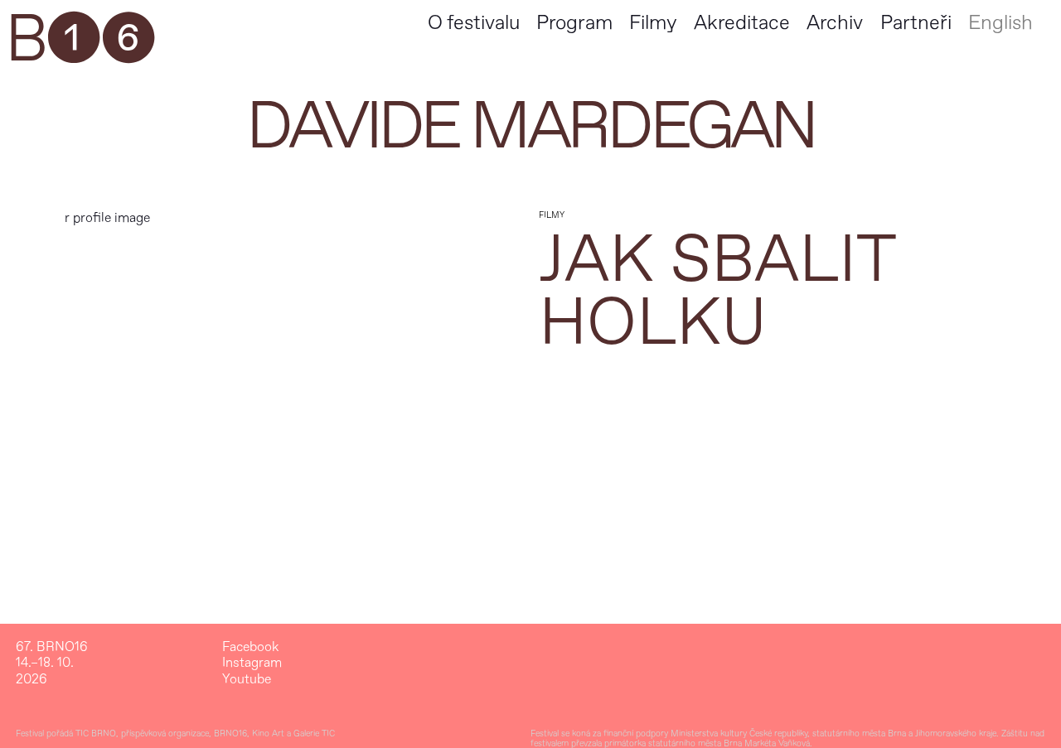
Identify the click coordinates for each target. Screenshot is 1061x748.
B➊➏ (79, 40)
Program (574, 23)
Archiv (835, 23)
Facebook (250, 647)
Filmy (652, 23)
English (1000, 23)
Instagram (252, 663)
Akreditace (742, 23)
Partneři (916, 23)
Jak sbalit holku (717, 292)
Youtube (246, 680)
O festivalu (474, 23)
